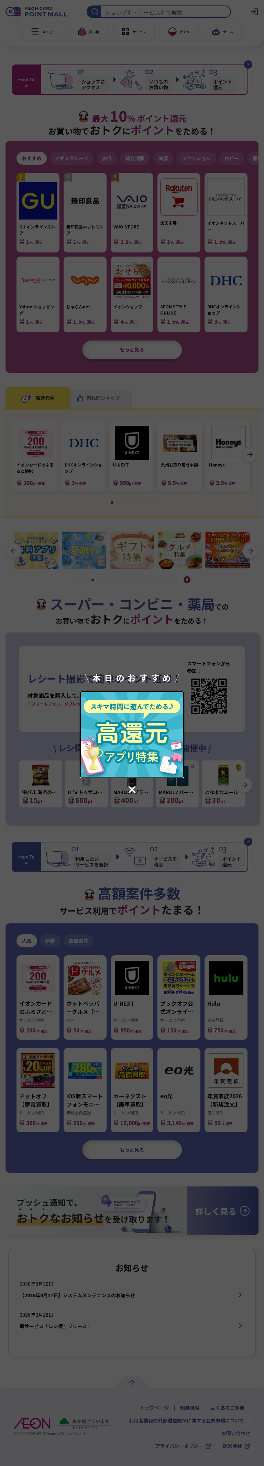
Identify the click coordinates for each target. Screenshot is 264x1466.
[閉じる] (132, 789)
